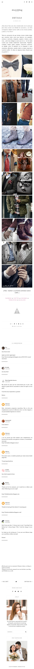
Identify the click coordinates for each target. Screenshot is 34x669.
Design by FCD (21, 666)
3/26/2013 (7, 348)
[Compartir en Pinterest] (18, 323)
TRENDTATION (13, 300)
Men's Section (17, 326)
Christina (7, 521)
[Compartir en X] (14, 323)
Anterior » (28, 581)
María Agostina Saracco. (11, 380)
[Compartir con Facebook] (16, 323)
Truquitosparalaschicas (7, 461)
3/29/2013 (7, 522)
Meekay (7, 482)
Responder (5, 361)
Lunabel (7, 469)
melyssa (7, 451)
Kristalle (7, 367)
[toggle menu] (2, 2)
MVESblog (15, 666)
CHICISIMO (24, 298)
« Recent (5, 581)
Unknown (7, 403)
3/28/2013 (7, 504)
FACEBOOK (8, 298)
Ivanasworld (8, 420)
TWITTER (16, 298)
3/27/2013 (7, 484)
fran (6, 347)
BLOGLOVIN (22, 300)
